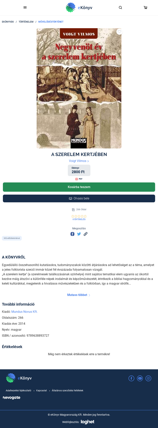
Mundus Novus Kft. (24, 312)
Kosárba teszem (79, 187)
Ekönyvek (8, 21)
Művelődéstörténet (50, 21)
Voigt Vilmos (78, 161)
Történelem (26, 21)
